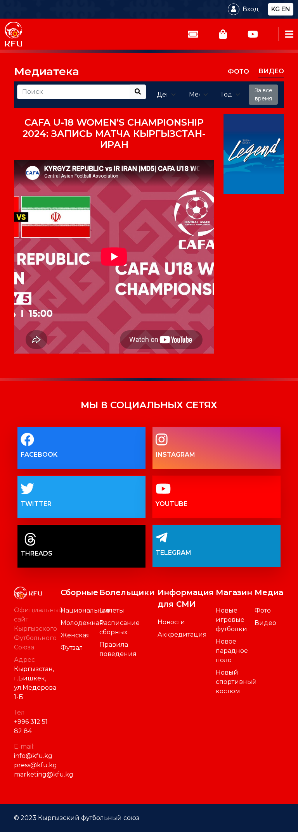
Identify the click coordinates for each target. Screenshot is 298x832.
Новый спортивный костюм (236, 682)
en (285, 9)
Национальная (85, 610)
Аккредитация (182, 634)
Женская (75, 635)
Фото (263, 610)
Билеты (111, 610)
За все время (263, 94)
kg (275, 9)
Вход (251, 9)
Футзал (72, 647)
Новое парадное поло (232, 651)
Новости (171, 622)
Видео (265, 623)
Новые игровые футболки (231, 620)
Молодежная (82, 623)
